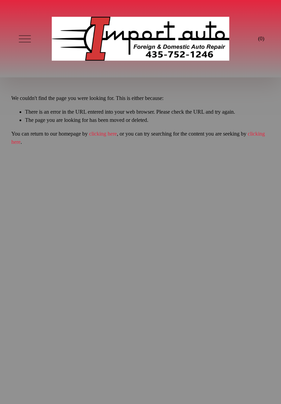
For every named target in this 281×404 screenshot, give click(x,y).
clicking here (103, 134)
